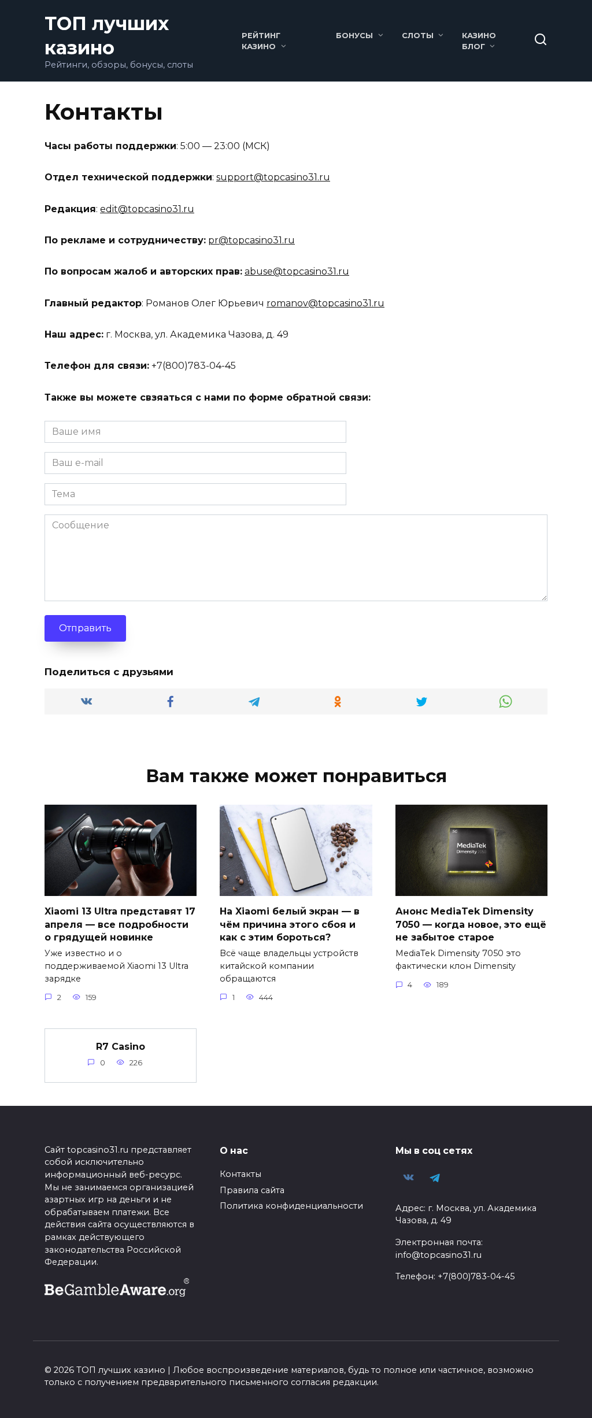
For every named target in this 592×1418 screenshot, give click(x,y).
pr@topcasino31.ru (251, 240)
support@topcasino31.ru (273, 177)
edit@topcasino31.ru (147, 208)
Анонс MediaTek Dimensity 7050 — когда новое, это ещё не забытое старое (470, 924)
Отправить (85, 628)
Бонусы (354, 35)
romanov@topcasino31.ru (325, 303)
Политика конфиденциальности (291, 1206)
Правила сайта (252, 1190)
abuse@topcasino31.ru (297, 271)
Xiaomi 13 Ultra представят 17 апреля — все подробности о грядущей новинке (120, 924)
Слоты (418, 35)
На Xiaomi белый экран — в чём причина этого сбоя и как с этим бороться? (290, 924)
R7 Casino (120, 1046)
